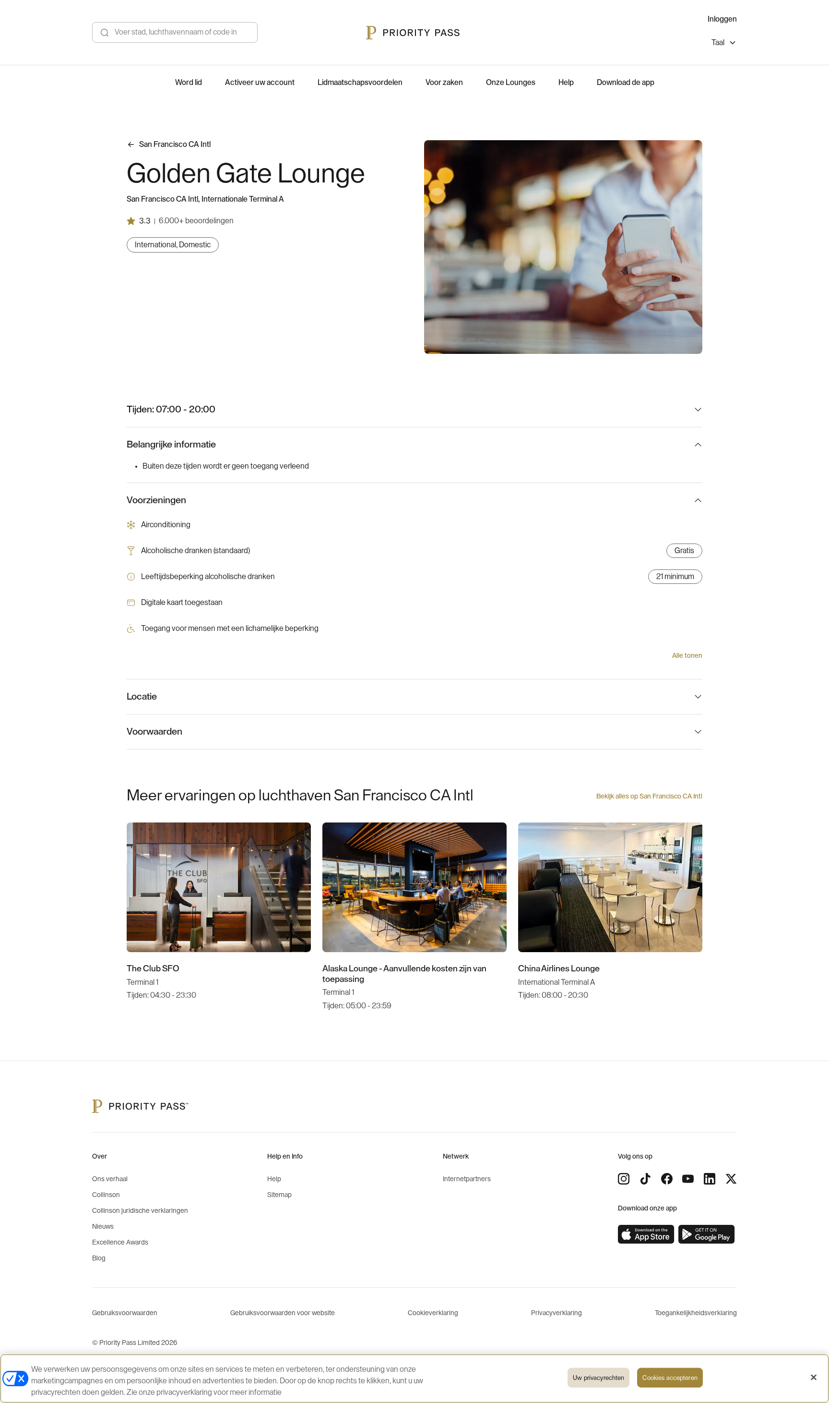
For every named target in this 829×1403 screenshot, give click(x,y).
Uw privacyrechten (598, 1378)
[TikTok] (645, 1179)
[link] (646, 1234)
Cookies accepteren (669, 1378)
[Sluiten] (813, 1377)
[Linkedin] (709, 1179)
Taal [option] (717, 43)
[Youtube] (688, 1179)
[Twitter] (731, 1179)
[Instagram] (623, 1179)
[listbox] (724, 43)
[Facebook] (667, 1179)
